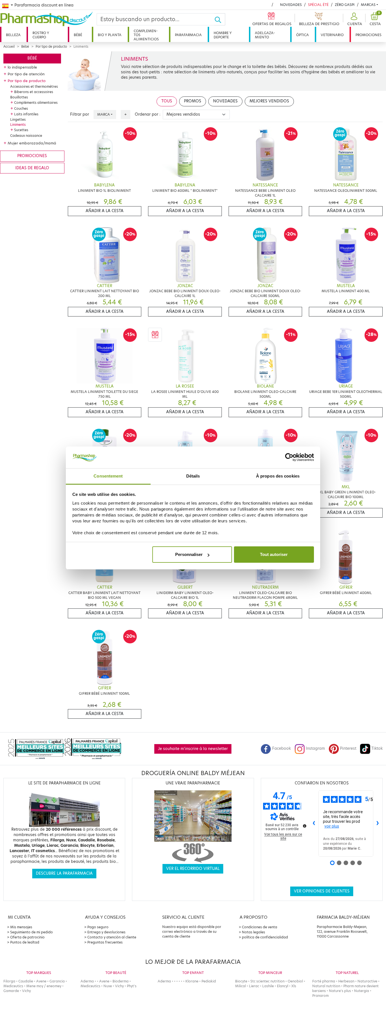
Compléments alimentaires (36, 102)
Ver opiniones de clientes (322, 891)
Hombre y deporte (223, 34)
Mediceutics (13, 986)
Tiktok (377, 748)
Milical (240, 986)
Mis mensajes (21, 927)
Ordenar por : (148, 114)
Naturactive (367, 981)
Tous (166, 101)
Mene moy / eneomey (43, 986)
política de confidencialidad (265, 937)
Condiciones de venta (259, 927)
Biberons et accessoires (33, 91)
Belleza (13, 34)
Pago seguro (98, 927)
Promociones (368, 34)
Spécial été (318, 4)
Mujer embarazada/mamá (32, 143)
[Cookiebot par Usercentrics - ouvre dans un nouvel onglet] (289, 457)
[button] (354, 19)
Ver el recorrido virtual (193, 868)
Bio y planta (110, 34)
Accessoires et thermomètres (34, 86)
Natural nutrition (326, 986)
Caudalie (25, 981)
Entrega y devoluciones (106, 932)
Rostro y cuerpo (40, 34)
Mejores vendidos (269, 101)
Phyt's (131, 986)
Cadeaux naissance (26, 135)
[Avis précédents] (314, 823)
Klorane (191, 981)
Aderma (87, 981)
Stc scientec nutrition (267, 981)
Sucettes (21, 129)
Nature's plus (340, 990)
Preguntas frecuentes (105, 942)
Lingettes (18, 119)
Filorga (9, 981)
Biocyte (241, 981)
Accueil (9, 46)
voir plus (331, 826)
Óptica (302, 34)
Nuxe (107, 986)
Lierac (254, 986)
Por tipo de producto (51, 46)
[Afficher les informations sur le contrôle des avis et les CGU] (304, 826)
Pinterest (348, 748)
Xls (293, 986)
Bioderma (120, 981)
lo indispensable (22, 67)
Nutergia (361, 990)
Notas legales (253, 932)
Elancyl (282, 986)
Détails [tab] (193, 476)
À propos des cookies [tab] (278, 476)
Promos (192, 101)
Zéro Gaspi (345, 4)
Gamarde (11, 990)
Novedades (291, 4)
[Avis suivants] (378, 823)
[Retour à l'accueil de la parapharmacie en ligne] (48, 19)
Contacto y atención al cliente (111, 937)
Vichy (26, 990)
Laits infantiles (26, 114)
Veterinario (332, 34)
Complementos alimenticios (146, 34)
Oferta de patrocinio (27, 937)
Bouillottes (19, 97)
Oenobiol (295, 981)
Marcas (368, 4)
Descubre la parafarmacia (64, 873)
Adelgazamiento (265, 34)
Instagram (315, 748)
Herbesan (346, 981)
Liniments (18, 124)
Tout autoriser (274, 554)
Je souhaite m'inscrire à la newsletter (193, 748)
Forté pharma (323, 981)
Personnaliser (189, 554)
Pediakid (208, 981)
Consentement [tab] (108, 476)
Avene (41, 981)
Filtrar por (79, 114)
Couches (21, 108)
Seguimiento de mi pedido (31, 932)
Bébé (78, 34)
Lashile (268, 986)
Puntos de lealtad (24, 942)
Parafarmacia (188, 34)
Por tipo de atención (26, 73)
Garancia (57, 981)
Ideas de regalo (32, 168)
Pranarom (320, 995)
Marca (103, 114)
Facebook (281, 748)
